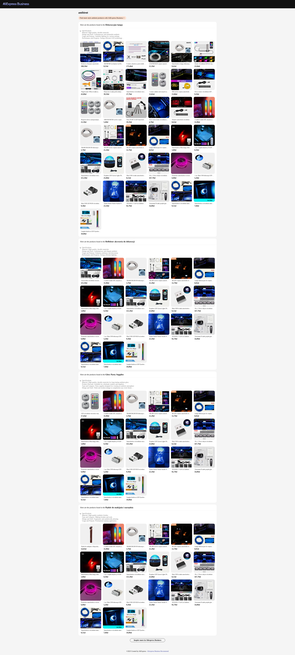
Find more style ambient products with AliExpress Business (101, 18)
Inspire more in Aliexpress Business (147, 640)
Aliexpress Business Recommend (158, 651)
